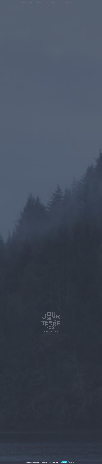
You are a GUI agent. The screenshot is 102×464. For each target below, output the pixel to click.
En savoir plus (71, 462)
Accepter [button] (64, 462)
